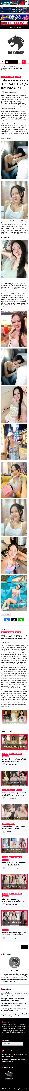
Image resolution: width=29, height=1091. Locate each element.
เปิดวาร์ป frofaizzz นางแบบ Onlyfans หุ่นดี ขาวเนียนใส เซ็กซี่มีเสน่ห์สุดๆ (13, 900)
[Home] (2, 62)
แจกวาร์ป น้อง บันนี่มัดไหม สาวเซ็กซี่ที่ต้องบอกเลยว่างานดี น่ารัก (14, 760)
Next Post (4, 629)
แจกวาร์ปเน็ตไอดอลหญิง (7, 76)
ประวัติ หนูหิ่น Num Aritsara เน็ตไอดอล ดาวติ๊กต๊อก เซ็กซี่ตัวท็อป (13, 827)
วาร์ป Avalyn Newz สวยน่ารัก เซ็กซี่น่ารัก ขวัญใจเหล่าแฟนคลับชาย (14, 84)
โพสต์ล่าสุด (17, 76)
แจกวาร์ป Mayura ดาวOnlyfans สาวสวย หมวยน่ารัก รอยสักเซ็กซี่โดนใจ (14, 934)
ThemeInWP (23, 1089)
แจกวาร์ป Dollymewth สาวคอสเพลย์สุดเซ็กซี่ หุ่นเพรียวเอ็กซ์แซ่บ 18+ (14, 864)
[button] (20, 62)
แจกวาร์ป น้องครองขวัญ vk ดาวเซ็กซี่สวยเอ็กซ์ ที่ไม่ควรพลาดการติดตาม (14, 794)
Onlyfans (5, 753)
